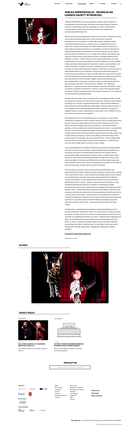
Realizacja (113, 424)
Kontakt (114, 3)
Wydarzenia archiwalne (77, 389)
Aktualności (82, 3)
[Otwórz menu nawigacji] (32, 4)
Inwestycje (58, 389)
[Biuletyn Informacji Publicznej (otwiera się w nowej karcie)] (108, 424)
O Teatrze (102, 3)
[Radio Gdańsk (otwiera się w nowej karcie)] (43, 410)
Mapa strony (119, 424)
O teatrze (58, 393)
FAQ (71, 397)
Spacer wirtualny (97, 396)
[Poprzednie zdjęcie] (28, 277)
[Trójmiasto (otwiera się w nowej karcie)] (33, 410)
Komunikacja (74, 393)
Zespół (91, 3)
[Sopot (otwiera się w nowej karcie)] (22, 394)
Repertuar (69, 3)
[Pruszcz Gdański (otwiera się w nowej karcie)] (33, 394)
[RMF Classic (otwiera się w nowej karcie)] (22, 410)
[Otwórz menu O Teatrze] (107, 4)
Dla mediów (58, 387)
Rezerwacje (95, 393)
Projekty (57, 397)
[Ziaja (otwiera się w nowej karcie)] (22, 402)
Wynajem (73, 391)
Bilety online (96, 390)
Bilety (56, 385)
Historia (72, 399)
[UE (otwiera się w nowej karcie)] (43, 389)
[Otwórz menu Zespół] (95, 4)
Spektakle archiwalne (76, 387)
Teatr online (73, 385)
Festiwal (57, 3)
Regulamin (73, 395)
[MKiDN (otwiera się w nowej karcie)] (33, 389)
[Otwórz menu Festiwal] (62, 4)
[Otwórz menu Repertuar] (74, 4)
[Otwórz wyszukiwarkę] (121, 4)
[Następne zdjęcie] (112, 277)
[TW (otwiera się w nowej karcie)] (22, 389)
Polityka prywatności (61, 395)
